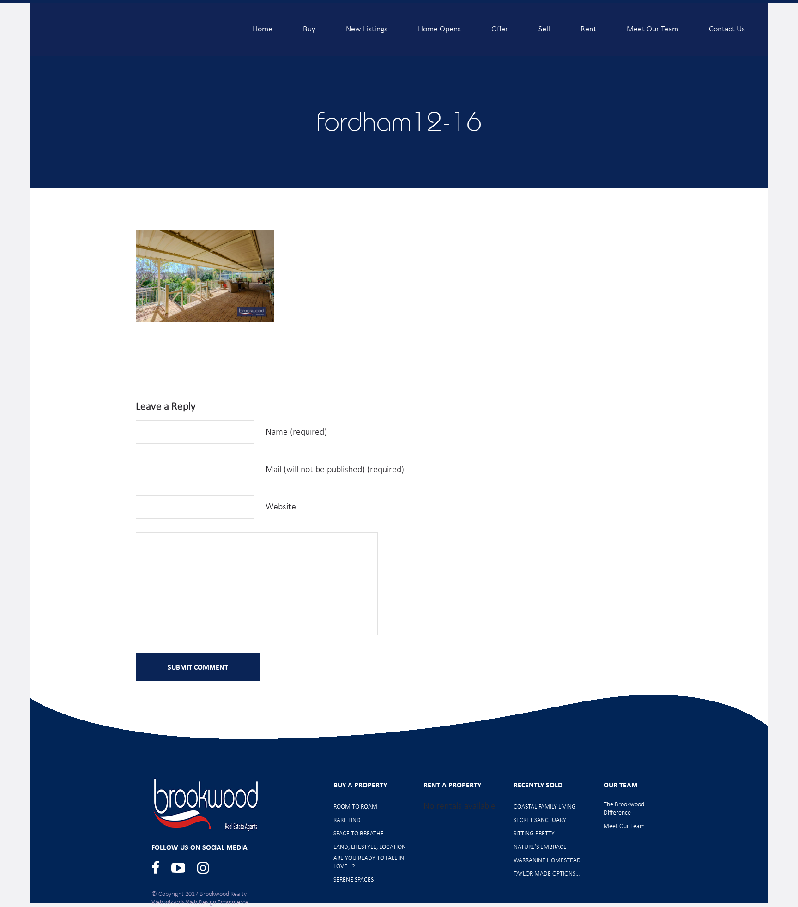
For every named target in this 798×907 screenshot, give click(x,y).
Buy (309, 25)
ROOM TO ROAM (355, 807)
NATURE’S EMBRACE (540, 847)
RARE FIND (347, 820)
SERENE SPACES (353, 880)
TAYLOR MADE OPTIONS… (547, 874)
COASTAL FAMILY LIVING (545, 807)
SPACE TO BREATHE (358, 833)
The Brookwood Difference (624, 808)
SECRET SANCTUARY (540, 820)
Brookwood (127, 29)
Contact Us (727, 25)
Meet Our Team (652, 25)
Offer (499, 25)
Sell (544, 25)
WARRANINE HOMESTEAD (547, 860)
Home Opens (439, 25)
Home (262, 25)
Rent (588, 25)
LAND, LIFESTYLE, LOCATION (369, 847)
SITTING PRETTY (534, 833)
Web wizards (167, 902)
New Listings (366, 25)
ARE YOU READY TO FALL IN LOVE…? (368, 862)
